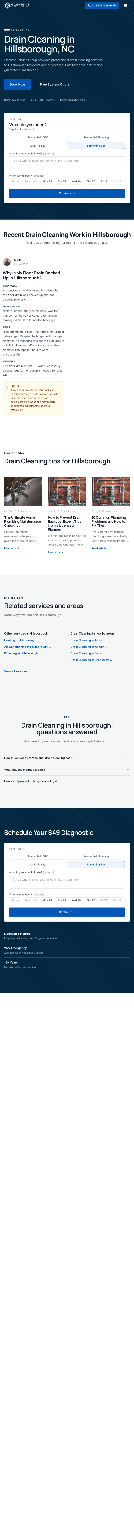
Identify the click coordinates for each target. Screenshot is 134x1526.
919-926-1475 (104, 5)
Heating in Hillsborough (22, 640)
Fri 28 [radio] (103, 181)
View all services (17, 671)
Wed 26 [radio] (76, 181)
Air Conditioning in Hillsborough (27, 647)
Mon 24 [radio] (47, 181)
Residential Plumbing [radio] (96, 137)
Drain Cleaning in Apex (88, 640)
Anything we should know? (31, 153)
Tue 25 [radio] (61, 181)
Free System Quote (54, 84)
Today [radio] (15, 181)
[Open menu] (126, 5)
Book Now (17, 84)
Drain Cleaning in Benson (89, 653)
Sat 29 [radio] (117, 181)
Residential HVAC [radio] (37, 137)
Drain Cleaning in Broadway (91, 660)
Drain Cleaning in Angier (89, 647)
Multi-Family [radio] (37, 145)
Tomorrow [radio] (31, 181)
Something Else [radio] (96, 145)
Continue (65, 193)
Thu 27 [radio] (90, 181)
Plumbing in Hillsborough (23, 653)
